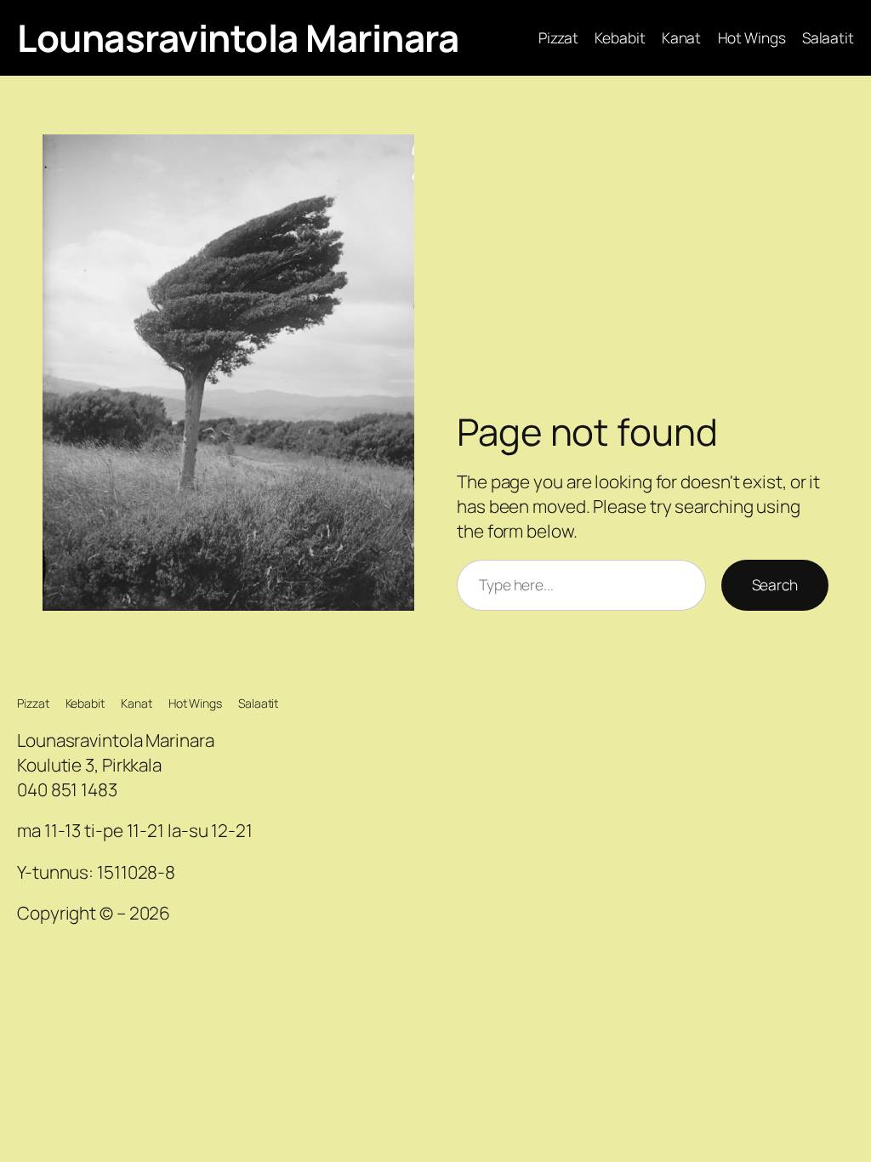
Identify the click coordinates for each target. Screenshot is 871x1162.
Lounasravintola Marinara (237, 37)
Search (775, 584)
